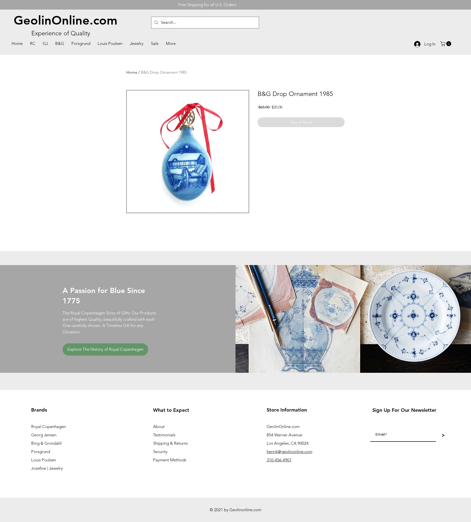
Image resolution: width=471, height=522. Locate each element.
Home (131, 72)
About (159, 426)
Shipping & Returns (170, 443)
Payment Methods (169, 459)
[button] (446, 43)
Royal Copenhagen (48, 426)
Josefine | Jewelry (47, 468)
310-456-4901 (279, 459)
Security (160, 451)
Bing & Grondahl (46, 443)
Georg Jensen (43, 434)
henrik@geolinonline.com (289, 451)
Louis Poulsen (43, 459)
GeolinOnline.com (66, 20)
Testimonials (164, 434)
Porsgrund (40, 451)
